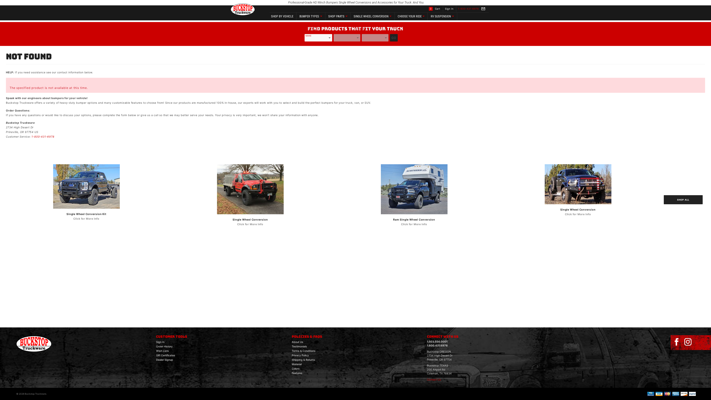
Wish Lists (162, 350)
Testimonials (299, 346)
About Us (297, 342)
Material (297, 364)
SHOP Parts (336, 16)
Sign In (449, 8)
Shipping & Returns (303, 359)
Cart (435, 8)
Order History (164, 346)
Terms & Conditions (304, 350)
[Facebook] (676, 342)
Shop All (683, 200)
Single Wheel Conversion (371, 16)
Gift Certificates (165, 355)
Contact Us (434, 379)
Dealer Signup (164, 359)
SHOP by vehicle (282, 16)
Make (308, 35)
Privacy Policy (300, 355)
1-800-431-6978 (42, 136)
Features (297, 373)
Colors (296, 368)
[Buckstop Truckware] (243, 9)
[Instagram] (688, 342)
